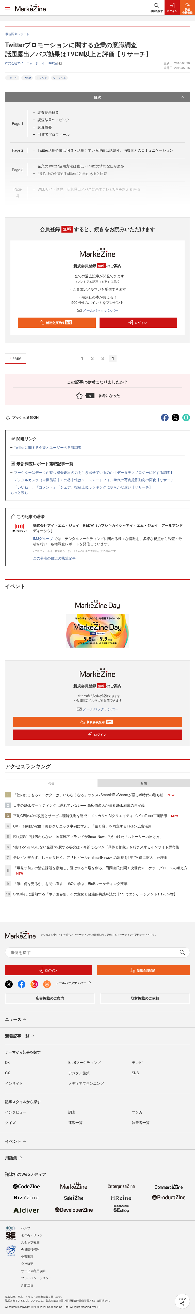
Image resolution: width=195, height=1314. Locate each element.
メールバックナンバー (100, 310)
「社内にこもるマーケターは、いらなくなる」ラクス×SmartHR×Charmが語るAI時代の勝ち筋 (88, 794)
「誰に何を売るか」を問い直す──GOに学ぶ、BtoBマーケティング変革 (70, 883)
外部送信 (27, 1285)
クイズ (10, 1122)
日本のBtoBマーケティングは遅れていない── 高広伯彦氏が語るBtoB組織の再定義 (79, 805)
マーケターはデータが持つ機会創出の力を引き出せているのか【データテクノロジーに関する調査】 (94, 472)
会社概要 (27, 1263)
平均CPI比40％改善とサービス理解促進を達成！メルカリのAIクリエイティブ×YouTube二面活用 (90, 815)
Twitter (27, 78)
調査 (71, 1112)
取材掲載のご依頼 (145, 998)
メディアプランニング (86, 1083)
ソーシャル (59, 78)
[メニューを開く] (7, 7)
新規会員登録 (58, 322)
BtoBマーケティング (84, 1062)
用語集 (11, 1158)
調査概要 (45, 127)
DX (7, 1062)
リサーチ (12, 78)
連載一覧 (75, 1122)
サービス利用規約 (33, 1270)
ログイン (141, 322)
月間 (144, 783)
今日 (51, 783)
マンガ (137, 1112)
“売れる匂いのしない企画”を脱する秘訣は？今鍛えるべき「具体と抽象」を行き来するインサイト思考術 (96, 846)
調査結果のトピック (54, 119)
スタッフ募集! (30, 1242)
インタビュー (15, 1112)
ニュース (13, 1019)
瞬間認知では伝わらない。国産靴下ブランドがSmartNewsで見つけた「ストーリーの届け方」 (88, 836)
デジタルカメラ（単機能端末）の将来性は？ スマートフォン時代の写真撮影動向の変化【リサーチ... (95, 479)
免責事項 (27, 1256)
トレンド (42, 78)
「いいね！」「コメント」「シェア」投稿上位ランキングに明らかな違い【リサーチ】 (83, 487)
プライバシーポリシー (36, 1278)
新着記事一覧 (17, 1036)
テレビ (137, 1062)
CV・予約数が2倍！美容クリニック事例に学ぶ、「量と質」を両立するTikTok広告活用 (82, 826)
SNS (135, 1072)
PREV (16, 358)
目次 (97, 96)
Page (17, 123)
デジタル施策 (79, 1072)
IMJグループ (43, 538)
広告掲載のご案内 (50, 998)
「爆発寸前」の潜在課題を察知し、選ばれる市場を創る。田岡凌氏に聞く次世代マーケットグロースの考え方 (100, 867)
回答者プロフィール (54, 134)
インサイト (14, 1083)
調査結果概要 (48, 112)
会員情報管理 (30, 1249)
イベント (13, 1141)
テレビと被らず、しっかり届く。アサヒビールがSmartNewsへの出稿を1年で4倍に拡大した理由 (90, 857)
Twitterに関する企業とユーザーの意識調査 (48, 447)
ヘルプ (25, 1228)
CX (7, 1072)
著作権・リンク (31, 1235)
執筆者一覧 (141, 1122)
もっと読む (19, 492)
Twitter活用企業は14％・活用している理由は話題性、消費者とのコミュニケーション (105, 150)
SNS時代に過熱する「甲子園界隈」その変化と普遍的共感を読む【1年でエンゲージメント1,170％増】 (95, 893)
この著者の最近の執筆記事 (54, 558)
